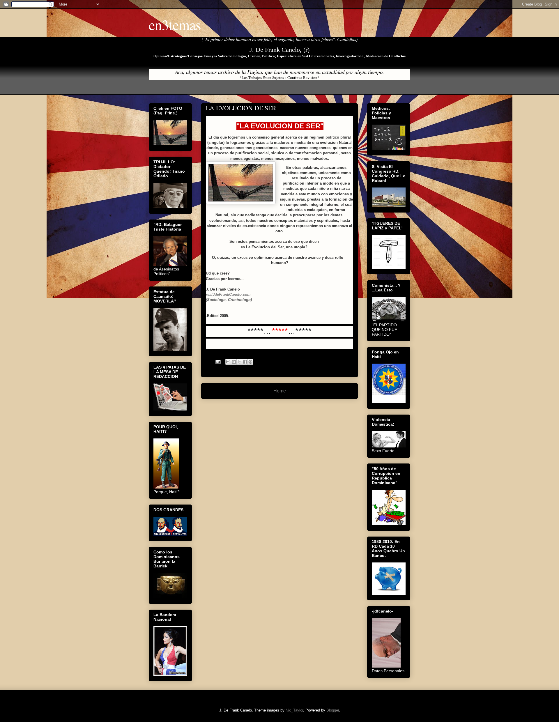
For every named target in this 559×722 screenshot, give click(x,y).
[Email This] (228, 362)
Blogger (332, 710)
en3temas (175, 24)
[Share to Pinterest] (250, 362)
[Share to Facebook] (245, 362)
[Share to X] (239, 362)
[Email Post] (217, 361)
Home (279, 390)
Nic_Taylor (294, 710)
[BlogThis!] (234, 362)
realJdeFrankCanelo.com (228, 294)
